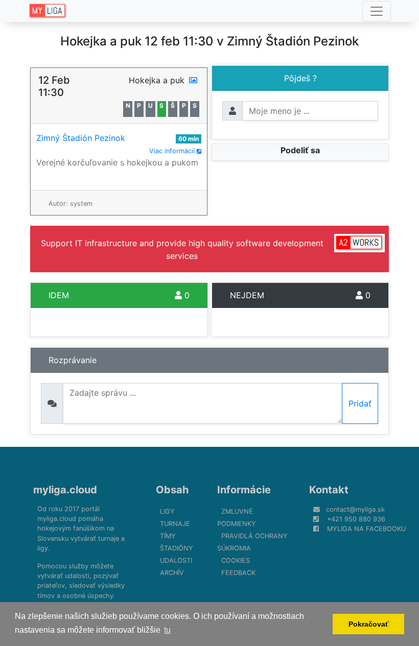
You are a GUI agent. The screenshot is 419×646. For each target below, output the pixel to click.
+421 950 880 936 (356, 519)
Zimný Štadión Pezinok (80, 138)
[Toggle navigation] (376, 11)
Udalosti (176, 560)
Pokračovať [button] (368, 624)
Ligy (167, 511)
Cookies (235, 560)
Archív (172, 573)
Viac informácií (173, 151)
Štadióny (176, 548)
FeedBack (238, 573)
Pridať (359, 403)
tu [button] (167, 630)
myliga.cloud (65, 490)
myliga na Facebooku (366, 529)
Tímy (168, 536)
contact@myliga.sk (355, 509)
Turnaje (175, 524)
